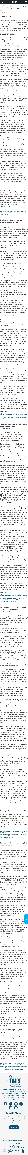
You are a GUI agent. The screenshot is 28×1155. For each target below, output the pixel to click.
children (18, 413)
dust (23, 1063)
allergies (18, 211)
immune (10, 833)
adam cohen (7, 211)
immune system (14, 1064)
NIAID (17, 598)
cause (15, 1063)
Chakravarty (14, 413)
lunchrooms (15, 414)
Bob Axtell (22, 594)
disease (13, 595)
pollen (8, 1067)
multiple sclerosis (12, 597)
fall (3, 833)
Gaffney (6, 414)
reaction (14, 1067)
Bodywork (7, 210)
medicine (24, 1064)
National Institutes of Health (21, 597)
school (12, 418)
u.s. (21, 418)
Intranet (22, 1133)
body (13, 1063)
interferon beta (3, 597)
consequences (5, 595)
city (23, 831)
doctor (25, 831)
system (4, 837)
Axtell (18, 594)
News (6, 411)
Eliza (22, 413)
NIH (19, 598)
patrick (12, 417)
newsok (7, 416)
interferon (25, 595)
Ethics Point (15, 1133)
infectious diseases (18, 595)
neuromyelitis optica (4, 598)
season (24, 835)
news (5, 416)
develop (9, 595)
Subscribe (14, 1127)
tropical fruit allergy (4, 214)
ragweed (12, 835)
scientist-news (16, 418)
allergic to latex (13, 211)
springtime (11, 1069)
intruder (18, 833)
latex (15, 212)
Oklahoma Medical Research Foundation (7, 599)
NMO (21, 598)
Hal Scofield (11, 212)
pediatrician (2, 418)
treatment (14, 601)
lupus (7, 597)
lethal (11, 414)
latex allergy (18, 212)
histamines (6, 833)
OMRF (9, 417)
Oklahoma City (14, 416)
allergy (22, 211)
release (17, 1067)
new (9, 598)
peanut (21, 417)
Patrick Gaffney (17, 417)
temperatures (8, 837)
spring (7, 1069)
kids (9, 414)
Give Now (23, 6)
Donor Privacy (7, 1133)
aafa (6, 831)
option (19, 599)
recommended (7, 418)
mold (1, 1066)
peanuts (24, 417)
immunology (14, 833)
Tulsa (12, 837)
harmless (8, 1064)
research (21, 1067)
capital (15, 831)
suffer (1, 837)
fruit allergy (6, 212)
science (25, 1067)
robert (22, 599)
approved (10, 594)
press (11, 1067)
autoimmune (14, 594)
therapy (10, 601)
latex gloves (24, 212)
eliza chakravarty (3, 1064)
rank (15, 835)
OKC (10, 416)
